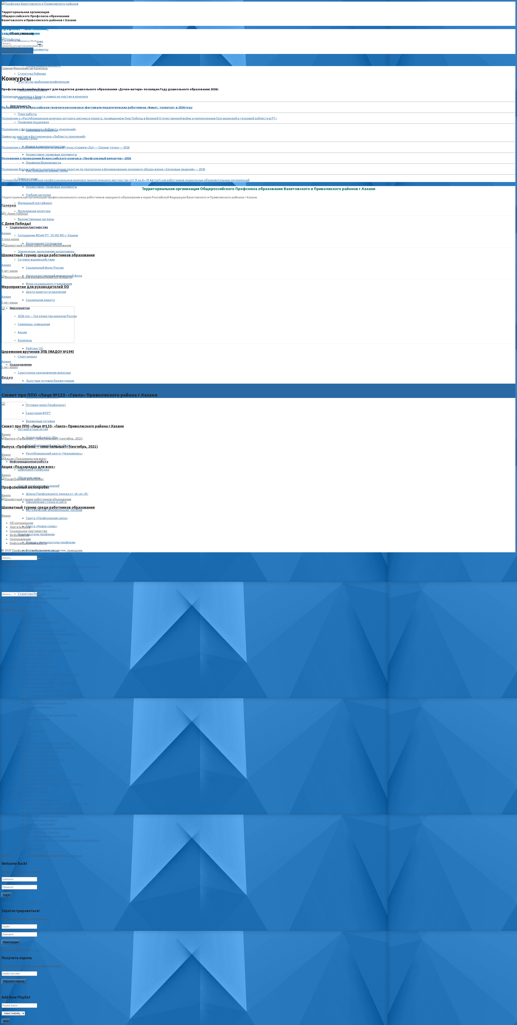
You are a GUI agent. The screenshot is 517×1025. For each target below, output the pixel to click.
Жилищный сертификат (35, 203)
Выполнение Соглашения (44, 679)
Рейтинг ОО (34, 348)
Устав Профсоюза (38, 57)
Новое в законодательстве (45, 630)
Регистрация (35, 903)
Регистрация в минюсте (43, 65)
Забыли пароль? (13, 903)
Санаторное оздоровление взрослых (44, 372)
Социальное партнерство (29, 227)
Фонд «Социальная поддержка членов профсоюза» (62, 566)
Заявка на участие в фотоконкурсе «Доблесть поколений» (44, 136)
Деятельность (20, 527)
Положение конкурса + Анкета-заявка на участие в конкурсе (45, 96)
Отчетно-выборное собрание (47, 558)
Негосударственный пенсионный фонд (54, 695)
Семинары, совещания (34, 719)
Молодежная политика (34, 211)
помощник (74, 550)
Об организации (22, 33)
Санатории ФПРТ (38, 413)
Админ (6, 233)
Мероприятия (23, 68)
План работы (27, 114)
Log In (38, 950)
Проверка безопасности (43, 162)
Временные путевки (40, 421)
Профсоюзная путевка (42, 389)
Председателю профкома (36, 534)
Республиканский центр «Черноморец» (54, 453)
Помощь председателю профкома (50, 542)
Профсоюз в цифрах (32, 602)
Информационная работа (29, 461)
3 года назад (10, 239)
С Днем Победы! (16, 223)
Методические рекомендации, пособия (54, 510)
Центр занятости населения (46, 292)
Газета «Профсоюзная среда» (47, 518)
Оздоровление (21, 364)
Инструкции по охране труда (47, 642)
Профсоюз (19, 550)
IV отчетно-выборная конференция (43, 82)
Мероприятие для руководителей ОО (35, 286)
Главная (7, 68)
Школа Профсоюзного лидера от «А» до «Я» (57, 494)
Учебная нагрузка (38, 195)
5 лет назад (10, 271)
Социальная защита (40, 300)
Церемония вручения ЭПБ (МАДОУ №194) (38, 351)
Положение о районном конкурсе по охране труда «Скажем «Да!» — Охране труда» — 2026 (66, 147)
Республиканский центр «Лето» (49, 780)
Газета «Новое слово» (41, 526)
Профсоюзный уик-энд (42, 755)
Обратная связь (29, 796)
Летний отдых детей (33, 429)
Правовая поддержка (33, 122)
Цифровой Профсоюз (33, 469)
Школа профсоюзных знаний (38, 800)
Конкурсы (41, 68)
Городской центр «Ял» (42, 775)
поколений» (67, 129)
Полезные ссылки (30, 848)
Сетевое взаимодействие (36, 259)
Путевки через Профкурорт (46, 405)
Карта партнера (29, 606)
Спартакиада (27, 356)
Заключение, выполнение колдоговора (46, 251)
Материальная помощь (42, 832)
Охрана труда (27, 626)
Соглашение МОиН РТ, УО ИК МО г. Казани (48, 235)
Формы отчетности (32, 844)
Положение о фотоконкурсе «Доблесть (30, 129)
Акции (22, 723)
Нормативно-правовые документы (51, 154)
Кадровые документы (41, 622)
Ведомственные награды (36, 219)
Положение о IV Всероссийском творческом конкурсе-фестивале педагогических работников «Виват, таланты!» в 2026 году (97, 107)
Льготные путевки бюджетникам (50, 381)
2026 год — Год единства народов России (47, 715)
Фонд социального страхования (49, 284)
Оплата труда (28, 646)
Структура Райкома (32, 74)
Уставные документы (33, 49)
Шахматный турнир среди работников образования (48, 255)
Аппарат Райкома (30, 578)
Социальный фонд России (45, 267)
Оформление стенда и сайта (46, 502)
